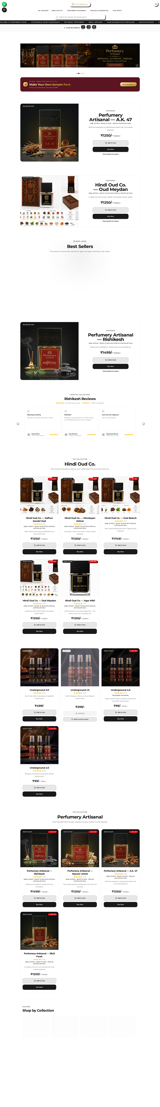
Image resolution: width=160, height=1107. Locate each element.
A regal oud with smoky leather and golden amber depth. (111, 197)
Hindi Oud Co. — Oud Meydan (110, 187)
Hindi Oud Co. (57, 10)
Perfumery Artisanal (76, 10)
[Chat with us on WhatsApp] (4, 4)
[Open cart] (156, 4)
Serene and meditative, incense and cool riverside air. (110, 347)
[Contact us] (4, 9)
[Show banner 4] (82, 73)
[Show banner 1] (76, 73)
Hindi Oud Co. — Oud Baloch (121, 518)
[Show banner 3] (80, 73)
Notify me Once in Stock (81, 719)
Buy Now (110, 149)
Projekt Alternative (99, 10)
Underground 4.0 (120, 690)
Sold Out (81, 713)
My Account (43, 10)
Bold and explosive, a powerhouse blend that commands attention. (111, 128)
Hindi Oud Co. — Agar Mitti (80, 600)
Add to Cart (112, 143)
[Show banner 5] (83, 73)
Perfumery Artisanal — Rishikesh (110, 337)
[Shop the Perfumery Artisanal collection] (80, 55)
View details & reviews (111, 154)
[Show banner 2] (77, 73)
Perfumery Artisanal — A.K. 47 (110, 117)
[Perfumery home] (80, 4)
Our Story (117, 10)
